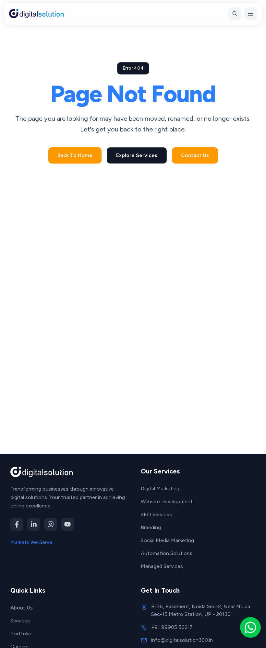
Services (20, 621)
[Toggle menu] (250, 13)
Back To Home (74, 155)
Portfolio (20, 634)
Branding (151, 527)
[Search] (234, 13)
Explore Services (136, 155)
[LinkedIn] (33, 524)
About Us (21, 608)
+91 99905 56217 (172, 627)
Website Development (167, 501)
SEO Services (156, 514)
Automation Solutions (166, 553)
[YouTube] (67, 524)
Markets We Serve (31, 542)
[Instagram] (50, 524)
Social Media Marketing (167, 540)
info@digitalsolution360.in (182, 640)
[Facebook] (16, 524)
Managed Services (162, 566)
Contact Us (195, 155)
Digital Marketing (160, 488)
